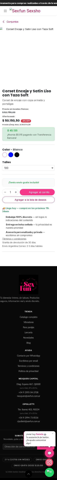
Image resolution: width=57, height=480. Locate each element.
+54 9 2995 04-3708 (28, 392)
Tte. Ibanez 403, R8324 (28, 410)
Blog (28, 343)
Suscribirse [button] (46, 446)
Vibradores (29, 322)
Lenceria (28, 333)
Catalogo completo (28, 317)
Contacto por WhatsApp (28, 356)
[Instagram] (49, 462)
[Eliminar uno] (5, 192)
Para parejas (28, 327)
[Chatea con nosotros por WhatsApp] (49, 472)
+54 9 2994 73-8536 (28, 418)
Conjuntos (12, 21)
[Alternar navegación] (5, 11)
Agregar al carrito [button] (38, 192)
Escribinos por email (28, 361)
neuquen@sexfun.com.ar (28, 396)
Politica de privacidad (28, 371)
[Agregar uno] (16, 192)
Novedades (28, 338)
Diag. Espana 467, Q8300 (28, 384)
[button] (28, 474)
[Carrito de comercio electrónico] (52, 11)
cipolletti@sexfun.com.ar (28, 421)
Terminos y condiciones (28, 366)
